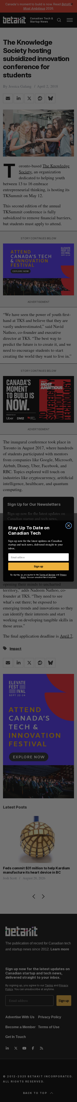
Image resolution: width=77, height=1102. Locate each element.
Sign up (38, 566)
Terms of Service (47, 575)
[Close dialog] (68, 525)
